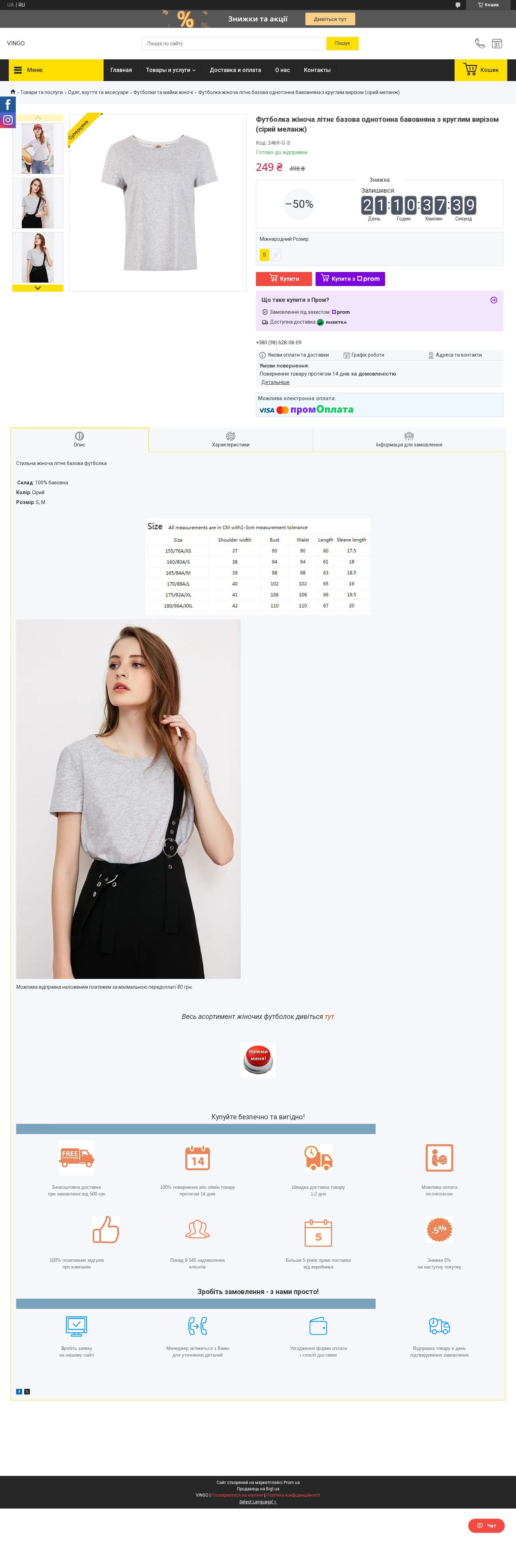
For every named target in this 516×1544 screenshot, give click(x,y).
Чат (491, 1526)
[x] (27, 1393)
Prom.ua (292, 1482)
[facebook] (19, 1393)
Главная (121, 70)
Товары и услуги (168, 70)
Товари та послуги (41, 92)
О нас (282, 70)
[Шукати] (342, 43)
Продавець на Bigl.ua (258, 1488)
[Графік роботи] (497, 44)
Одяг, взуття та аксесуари (98, 92)
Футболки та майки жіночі (163, 92)
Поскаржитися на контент (237, 1495)
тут (329, 1017)
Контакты (317, 70)
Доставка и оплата (235, 70)
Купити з (343, 279)
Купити (289, 279)
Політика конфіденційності (293, 1495)
